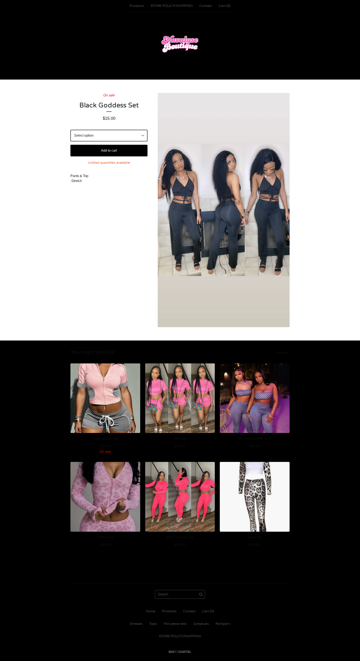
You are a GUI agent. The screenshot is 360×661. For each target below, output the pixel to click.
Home (150, 611)
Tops (153, 624)
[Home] (180, 45)
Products (137, 6)
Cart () (224, 6)
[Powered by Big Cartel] (180, 652)
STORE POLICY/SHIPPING (172, 6)
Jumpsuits (201, 624)
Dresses (136, 624)
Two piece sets (175, 624)
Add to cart (109, 150)
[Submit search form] (200, 594)
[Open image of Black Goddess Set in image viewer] (224, 210)
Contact (205, 6)
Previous (282, 352)
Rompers (223, 624)
